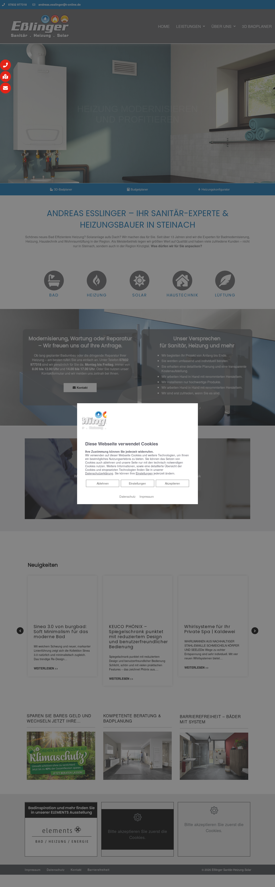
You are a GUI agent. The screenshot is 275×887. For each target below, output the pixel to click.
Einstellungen (137, 483)
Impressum (147, 496)
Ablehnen (102, 483)
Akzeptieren (172, 483)
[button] (5, 65)
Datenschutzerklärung (99, 473)
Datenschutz (127, 496)
